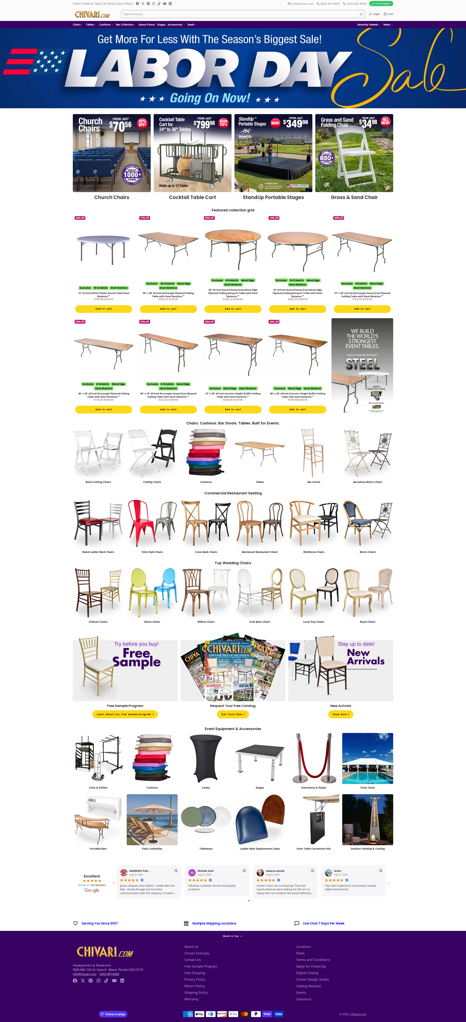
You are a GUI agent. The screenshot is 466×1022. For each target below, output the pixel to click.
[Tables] (259, 466)
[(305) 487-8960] (354, 4)
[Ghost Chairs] (152, 606)
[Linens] (206, 772)
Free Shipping (194, 982)
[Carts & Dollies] (98, 772)
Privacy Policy (194, 989)
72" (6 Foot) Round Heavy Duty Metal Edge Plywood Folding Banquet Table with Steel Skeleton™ (298, 267)
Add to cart (103, 313)
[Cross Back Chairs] (206, 536)
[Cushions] (206, 466)
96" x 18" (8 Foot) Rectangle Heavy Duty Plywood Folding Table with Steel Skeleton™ (168, 374)
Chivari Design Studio (312, 989)
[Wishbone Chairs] (313, 536)
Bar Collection (124, 24)
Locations (303, 956)
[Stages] (259, 772)
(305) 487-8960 (109, 984)
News (386, 24)
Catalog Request (308, 995)
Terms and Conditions (313, 969)
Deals (190, 24)
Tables (90, 24)
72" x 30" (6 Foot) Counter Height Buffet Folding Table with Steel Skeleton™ (233, 374)
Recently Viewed (368, 24)
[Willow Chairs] (206, 606)
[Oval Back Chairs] (259, 606)
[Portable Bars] (98, 833)
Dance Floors (147, 24)
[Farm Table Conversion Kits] (313, 833)
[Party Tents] (367, 772)
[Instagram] (153, 3)
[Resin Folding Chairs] (98, 466)
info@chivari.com (303, 3)
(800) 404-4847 (330, 3)
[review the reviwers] (175, 881)
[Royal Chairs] (367, 606)
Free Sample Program (201, 976)
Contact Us (192, 969)
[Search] (361, 14)
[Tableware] (206, 833)
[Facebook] (137, 3)
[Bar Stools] (313, 466)
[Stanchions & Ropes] (313, 772)
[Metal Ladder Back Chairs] (98, 536)
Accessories (175, 24)
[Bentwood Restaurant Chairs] (259, 536)
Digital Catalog (307, 982)
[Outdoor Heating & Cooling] (367, 833)
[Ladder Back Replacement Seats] (259, 833)
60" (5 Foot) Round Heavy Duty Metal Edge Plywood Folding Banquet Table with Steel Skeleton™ (233, 267)
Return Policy (194, 995)
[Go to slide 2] (251, 910)
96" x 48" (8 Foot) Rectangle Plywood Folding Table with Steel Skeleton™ (168, 267)
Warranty (191, 1009)
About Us (191, 956)
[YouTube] (164, 3)
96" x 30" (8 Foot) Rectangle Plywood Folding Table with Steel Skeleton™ (104, 374)
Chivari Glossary (196, 963)
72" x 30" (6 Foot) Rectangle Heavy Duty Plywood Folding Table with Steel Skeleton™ (362, 267)
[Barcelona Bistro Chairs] (367, 466)
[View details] (112, 158)
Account (374, 14)
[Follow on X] (143, 3)
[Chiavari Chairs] (98, 606)
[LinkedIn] (170, 3)
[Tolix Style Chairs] (152, 536)
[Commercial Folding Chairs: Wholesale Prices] (152, 466)
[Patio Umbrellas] (152, 833)
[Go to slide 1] (248, 910)
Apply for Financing (311, 976)
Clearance (303, 1009)
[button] (11, 1010)
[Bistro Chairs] (367, 536)
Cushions (105, 24)
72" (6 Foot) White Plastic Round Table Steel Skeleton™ (104, 267)
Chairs (77, 24)
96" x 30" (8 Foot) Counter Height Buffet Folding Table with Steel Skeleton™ (298, 374)
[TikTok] (159, 3)
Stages (161, 24)
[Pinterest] (148, 3)
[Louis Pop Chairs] (313, 606)
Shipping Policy (196, 1002)
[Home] (92, 14)
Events (301, 1002)
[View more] (233, 68)
